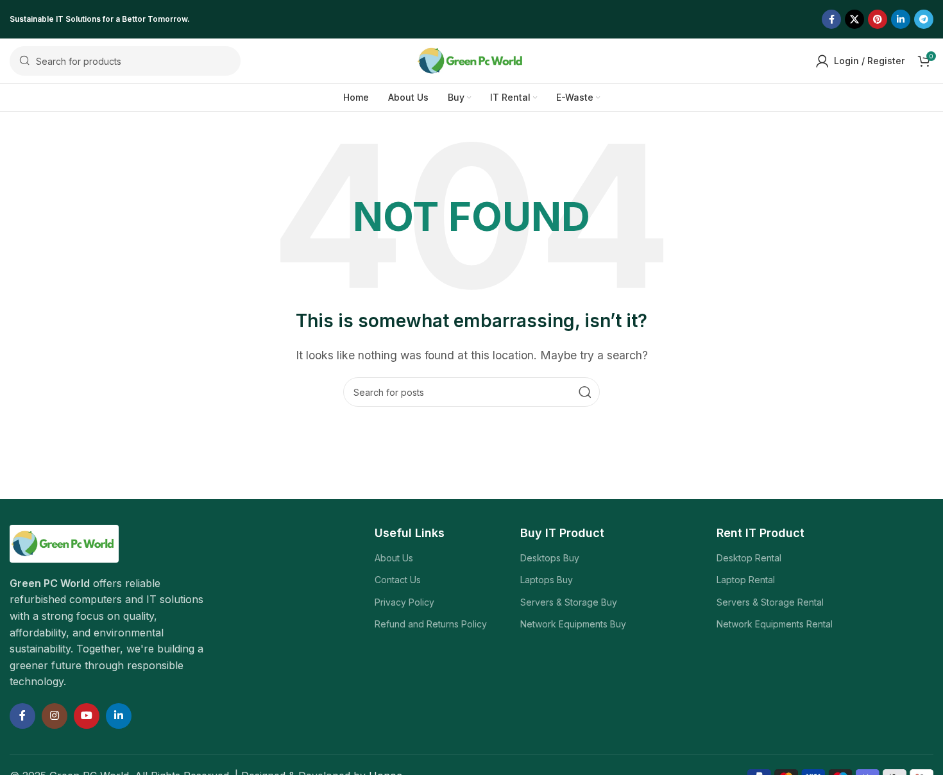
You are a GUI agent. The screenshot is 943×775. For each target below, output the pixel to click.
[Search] (585, 392)
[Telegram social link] (923, 19)
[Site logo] (471, 59)
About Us (394, 557)
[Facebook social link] (831, 19)
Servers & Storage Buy (568, 602)
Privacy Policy (404, 602)
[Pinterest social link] (877, 19)
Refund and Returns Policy (431, 623)
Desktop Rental (749, 557)
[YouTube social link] (86, 716)
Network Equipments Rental (775, 623)
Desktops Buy (549, 557)
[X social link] (854, 19)
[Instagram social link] (54, 716)
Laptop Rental (746, 579)
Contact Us (398, 579)
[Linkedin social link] (900, 19)
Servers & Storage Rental (770, 602)
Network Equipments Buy (573, 623)
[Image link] (64, 542)
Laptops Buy (546, 579)
